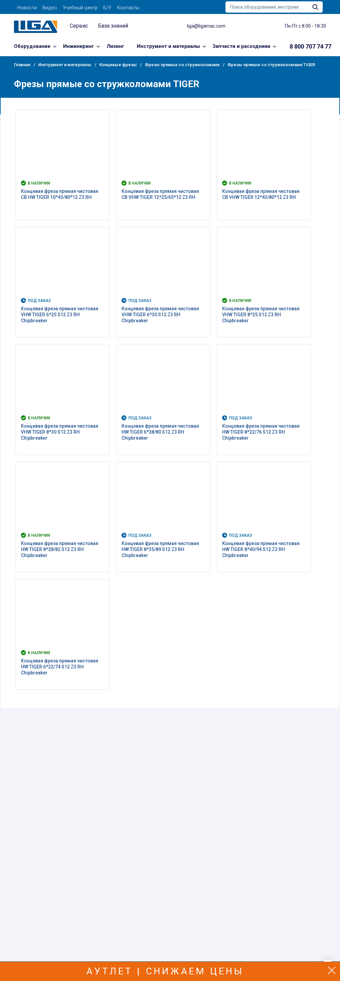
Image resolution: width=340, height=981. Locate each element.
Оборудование (32, 46)
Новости (27, 8)
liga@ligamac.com (206, 26)
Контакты (128, 8)
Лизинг (115, 46)
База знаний (113, 26)
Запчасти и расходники (241, 46)
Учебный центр (80, 8)
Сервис (79, 26)
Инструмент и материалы (168, 46)
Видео (49, 8)
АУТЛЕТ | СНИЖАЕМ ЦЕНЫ (165, 971)
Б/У (107, 8)
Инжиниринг (78, 46)
